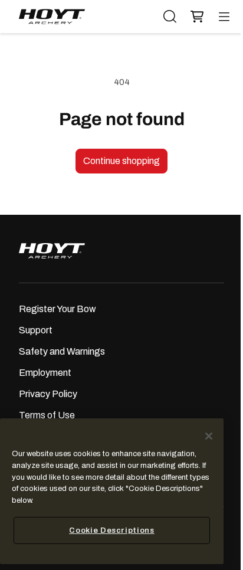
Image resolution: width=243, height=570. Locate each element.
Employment (45, 373)
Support (35, 330)
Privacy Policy (48, 394)
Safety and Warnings (62, 351)
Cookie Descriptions (111, 530)
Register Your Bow (57, 309)
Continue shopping (121, 161)
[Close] (209, 436)
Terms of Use (47, 415)
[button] (194, 16)
